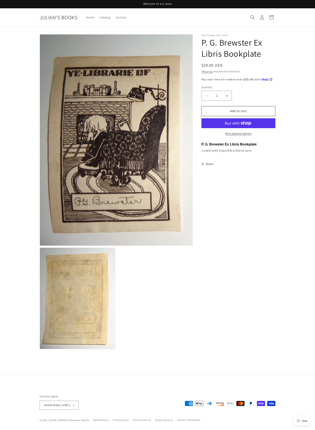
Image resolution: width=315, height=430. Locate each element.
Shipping (206, 71)
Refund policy (101, 420)
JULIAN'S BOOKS (57, 420)
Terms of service (142, 420)
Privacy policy (121, 420)
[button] (252, 17)
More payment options (238, 133)
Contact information (188, 420)
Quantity (206, 87)
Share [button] (210, 164)
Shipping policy (164, 420)
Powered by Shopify (78, 420)
